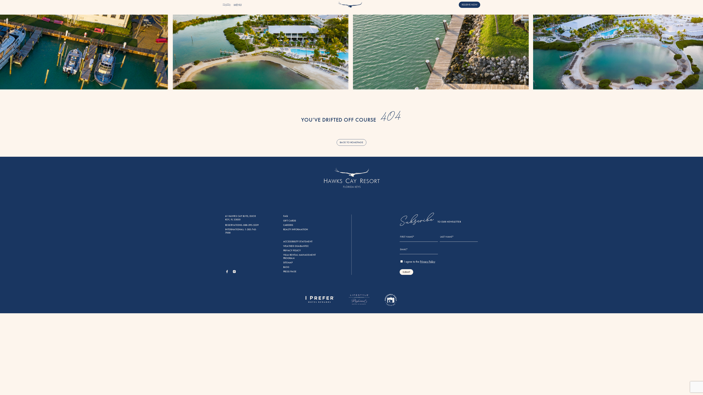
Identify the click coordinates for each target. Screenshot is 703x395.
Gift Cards (289, 220)
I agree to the (419, 261)
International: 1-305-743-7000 (241, 231)
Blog (286, 267)
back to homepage (351, 142)
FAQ (285, 216)
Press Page (290, 271)
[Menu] (227, 5)
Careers (288, 225)
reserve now (469, 4)
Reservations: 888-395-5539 (241, 225)
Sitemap (288, 262)
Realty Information (295, 229)
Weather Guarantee (296, 246)
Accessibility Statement (298, 241)
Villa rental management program (299, 256)
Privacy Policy (292, 250)
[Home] (350, 5)
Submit (406, 272)
